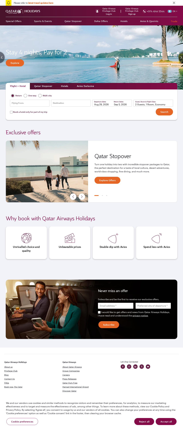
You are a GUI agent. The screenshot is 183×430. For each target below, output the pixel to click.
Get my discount (65, 247)
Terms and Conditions (81, 235)
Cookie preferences (22, 421)
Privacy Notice (67, 239)
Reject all (144, 421)
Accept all (166, 421)
